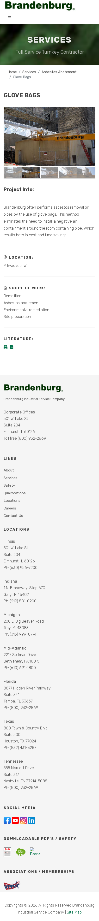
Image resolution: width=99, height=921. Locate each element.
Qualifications (15, 493)
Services (29, 72)
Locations (12, 500)
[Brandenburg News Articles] (35, 852)
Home (12, 72)
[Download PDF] (11, 347)
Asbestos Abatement (59, 72)
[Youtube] (16, 820)
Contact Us (13, 516)
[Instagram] (24, 820)
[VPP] (12, 884)
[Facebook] (8, 820)
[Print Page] (6, 347)
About (9, 470)
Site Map (74, 912)
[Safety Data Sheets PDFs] (8, 852)
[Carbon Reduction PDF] (21, 852)
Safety (9, 485)
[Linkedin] (31, 820)
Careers (10, 508)
